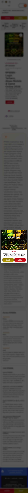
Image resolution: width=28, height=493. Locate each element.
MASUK (8, 260)
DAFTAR (20, 260)
